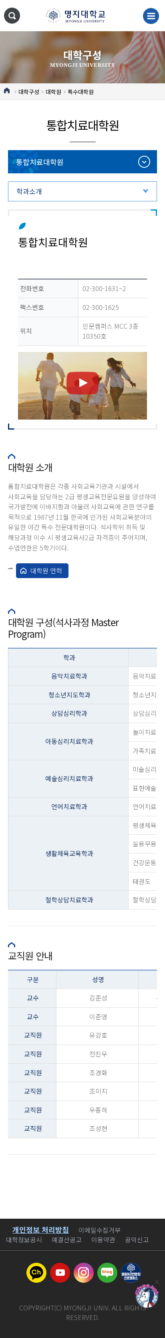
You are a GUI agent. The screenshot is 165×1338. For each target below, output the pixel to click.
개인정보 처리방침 (40, 1229)
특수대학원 (81, 92)
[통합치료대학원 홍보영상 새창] (82, 386)
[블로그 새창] (107, 1267)
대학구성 (28, 92)
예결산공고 (67, 1239)
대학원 (53, 92)
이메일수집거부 (99, 1230)
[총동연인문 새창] (131, 1267)
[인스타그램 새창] (84, 1267)
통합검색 (12, 16)
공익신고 (137, 1239)
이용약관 (103, 1239)
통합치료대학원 (40, 162)
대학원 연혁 (46, 570)
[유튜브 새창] (60, 1267)
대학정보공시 (24, 1239)
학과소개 (29, 191)
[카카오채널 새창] (36, 1267)
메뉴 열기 (151, 16)
